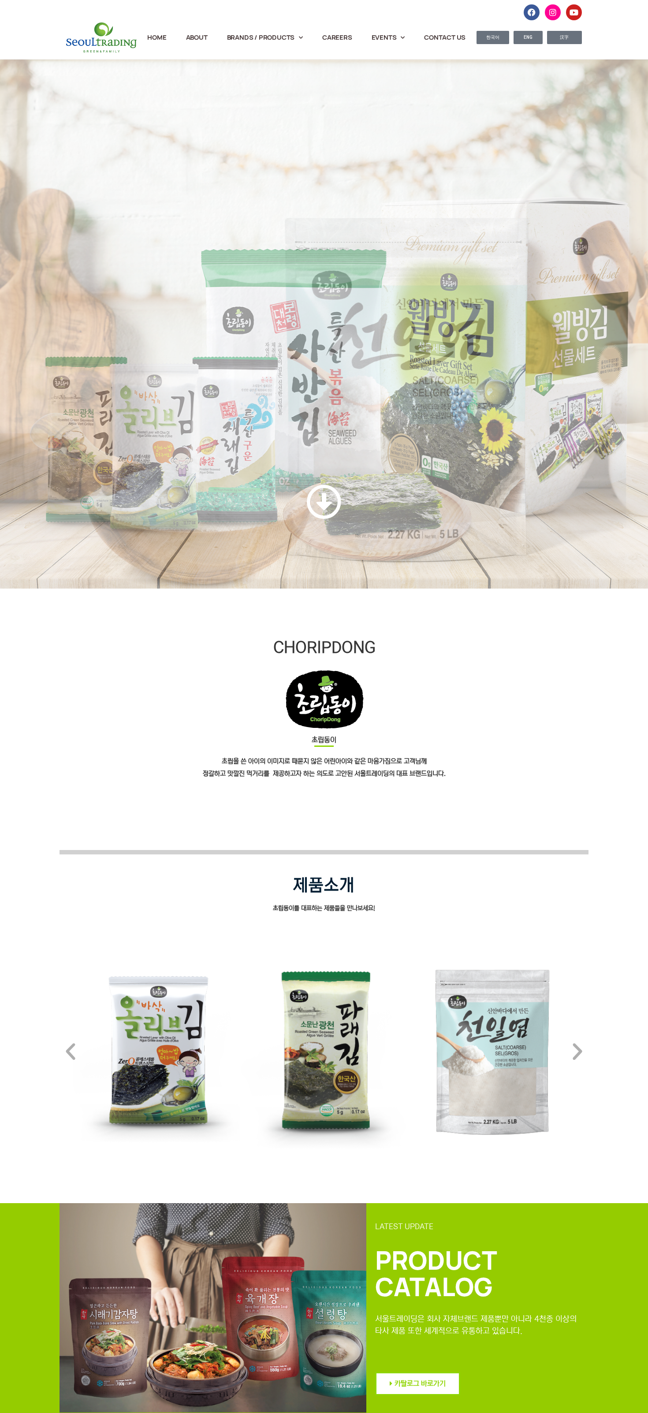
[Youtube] (574, 12)
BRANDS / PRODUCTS (261, 37)
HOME (156, 37)
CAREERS (337, 37)
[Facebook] (532, 12)
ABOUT (197, 37)
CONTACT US (445, 37)
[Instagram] (553, 12)
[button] (71, 1052)
